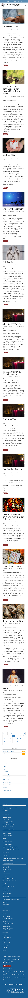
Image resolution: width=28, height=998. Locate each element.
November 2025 (7, 785)
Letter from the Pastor (8, 751)
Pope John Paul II (6, 939)
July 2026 (5, 763)
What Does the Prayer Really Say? (11, 899)
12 (13, 736)
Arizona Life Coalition (7, 823)
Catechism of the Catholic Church (10, 847)
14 (20, 736)
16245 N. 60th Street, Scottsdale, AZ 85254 (12, 959)
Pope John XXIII (6, 942)
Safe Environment (7, 808)
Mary (4, 871)
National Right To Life (8, 826)
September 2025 (7, 790)
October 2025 (6, 787)
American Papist (6, 920)
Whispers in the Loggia (8, 923)
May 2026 (5, 769)
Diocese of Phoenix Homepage (10, 807)
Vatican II (5, 950)
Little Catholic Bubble (8, 928)
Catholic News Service (8, 878)
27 (20, 741)
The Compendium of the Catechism (11, 849)
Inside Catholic (6, 915)
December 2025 (7, 782)
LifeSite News (6, 885)
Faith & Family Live (7, 926)
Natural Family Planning (8, 824)
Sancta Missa (6, 906)
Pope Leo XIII (6, 949)
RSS (23, 751)
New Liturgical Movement (8, 901)
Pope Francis (5, 935)
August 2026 (6, 761)
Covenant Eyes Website (8, 860)
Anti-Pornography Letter (13, 858)
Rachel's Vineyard (7, 833)
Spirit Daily (5, 888)
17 (7, 738)
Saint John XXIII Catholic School (13, 1)
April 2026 (5, 771)
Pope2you (5, 881)
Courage (4, 838)
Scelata (4, 907)
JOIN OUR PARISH (6, 965)
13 (16, 736)
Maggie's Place (6, 832)
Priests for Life (6, 819)
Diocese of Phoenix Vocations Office (11, 812)
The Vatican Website (7, 844)
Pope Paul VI (6, 940)
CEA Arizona (5, 810)
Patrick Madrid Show (7, 925)
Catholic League (6, 890)
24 (10, 741)
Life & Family (6, 867)
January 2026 (6, 779)
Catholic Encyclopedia (8, 866)
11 (10, 736)
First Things (5, 913)
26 (17, 741)
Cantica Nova (6, 904)
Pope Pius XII (6, 944)
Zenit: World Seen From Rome (10, 880)
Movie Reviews (6, 852)
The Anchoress (6, 921)
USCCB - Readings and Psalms (10, 846)
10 (6, 736)
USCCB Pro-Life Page (8, 818)
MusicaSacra (5, 902)
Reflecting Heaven (7, 754)
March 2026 (6, 774)
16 (4, 738)
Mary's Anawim (6, 916)
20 (17, 738)
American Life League (8, 821)
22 (4, 741)
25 (14, 741)
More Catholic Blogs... (8, 930)
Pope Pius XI (5, 945)
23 (7, 741)
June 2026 (5, 766)
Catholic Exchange (7, 893)
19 (14, 738)
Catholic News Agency (8, 877)
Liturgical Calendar (7, 869)
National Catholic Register (9, 886)
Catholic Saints (6, 851)
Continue (5, 65)
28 (4, 744)
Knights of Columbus (7, 835)
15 (23, 736)
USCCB (4, 883)
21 (20, 738)
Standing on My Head (7, 918)
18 (10, 738)
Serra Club (5, 837)
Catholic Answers (7, 891)
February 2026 (6, 777)
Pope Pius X (5, 947)
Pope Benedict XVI (7, 937)
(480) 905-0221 (9, 961)
